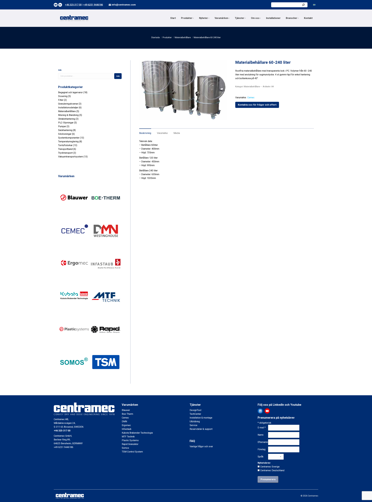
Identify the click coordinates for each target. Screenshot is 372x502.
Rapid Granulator (130, 444)
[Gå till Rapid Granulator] (106, 344)
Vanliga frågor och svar (201, 446)
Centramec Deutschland (272, 470)
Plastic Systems (130, 440)
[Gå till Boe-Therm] (106, 213)
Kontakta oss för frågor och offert (257, 104)
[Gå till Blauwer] (74, 213)
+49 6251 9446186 (93, 4)
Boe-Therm (127, 414)
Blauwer (126, 410)
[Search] (303, 4)
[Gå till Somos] (74, 377)
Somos (125, 448)
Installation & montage (201, 417)
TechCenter (195, 414)
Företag (261, 449)
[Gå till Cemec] (74, 245)
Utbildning (195, 421)
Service (193, 425)
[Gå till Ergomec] (74, 278)
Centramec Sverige (270, 466)
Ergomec (126, 425)
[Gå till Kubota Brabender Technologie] (74, 311)
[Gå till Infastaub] (106, 278)
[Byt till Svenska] (314, 5)
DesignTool (195, 410)
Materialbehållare (252, 86)
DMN (124, 421)
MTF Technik (128, 436)
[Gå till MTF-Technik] (106, 311)
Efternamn (263, 442)
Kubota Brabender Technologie (137, 432)
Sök (59, 70)
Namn (260, 434)
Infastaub (126, 429)
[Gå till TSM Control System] (106, 377)
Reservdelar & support (201, 429)
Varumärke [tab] (162, 133)
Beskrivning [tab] (145, 133)
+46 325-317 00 (73, 4)
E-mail (262, 427)
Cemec (250, 97)
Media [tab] (177, 133)
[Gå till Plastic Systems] (74, 344)
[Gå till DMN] (106, 245)
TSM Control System (132, 451)
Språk (260, 456)
